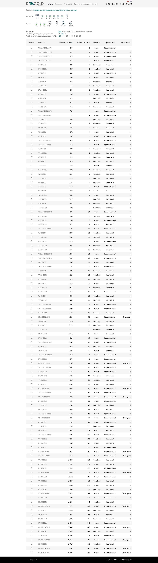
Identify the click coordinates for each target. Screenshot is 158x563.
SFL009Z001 (42, 182)
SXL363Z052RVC (44, 552)
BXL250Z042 (42, 489)
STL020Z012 (42, 241)
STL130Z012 (42, 401)
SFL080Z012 (42, 376)
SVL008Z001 (42, 161)
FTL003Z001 (42, 86)
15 (80, 36)
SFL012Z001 (42, 191)
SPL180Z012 (42, 430)
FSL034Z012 (42, 283)
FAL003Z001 (42, 81)
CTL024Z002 (42, 245)
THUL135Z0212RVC (45, 115)
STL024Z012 (42, 292)
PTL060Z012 (42, 346)
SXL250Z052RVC (44, 506)
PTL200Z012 (42, 439)
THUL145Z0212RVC (45, 304)
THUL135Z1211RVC (45, 140)
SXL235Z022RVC (44, 317)
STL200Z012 (42, 447)
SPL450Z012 (42, 514)
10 (77, 36)
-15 (67, 36)
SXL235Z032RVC (44, 363)
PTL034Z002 (42, 325)
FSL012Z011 (42, 166)
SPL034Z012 (42, 334)
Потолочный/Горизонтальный (81, 31)
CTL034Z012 (42, 279)
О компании (67, 4)
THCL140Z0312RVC (45, 308)
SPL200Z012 (42, 443)
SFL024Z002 (42, 287)
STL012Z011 (42, 187)
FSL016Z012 (42, 195)
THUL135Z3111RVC (45, 60)
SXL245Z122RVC (44, 397)
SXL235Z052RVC (44, 388)
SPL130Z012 (42, 409)
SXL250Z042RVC (44, 493)
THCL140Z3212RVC (45, 254)
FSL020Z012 (42, 224)
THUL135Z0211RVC (45, 111)
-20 (63, 36)
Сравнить (58, 4)
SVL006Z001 (42, 128)
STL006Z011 (42, 94)
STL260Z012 (42, 468)
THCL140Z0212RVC (45, 266)
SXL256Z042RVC (44, 527)
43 (65, 34)
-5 (70, 36)
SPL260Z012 (42, 464)
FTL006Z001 (42, 107)
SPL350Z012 (42, 485)
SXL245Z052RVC (44, 456)
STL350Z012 (42, 477)
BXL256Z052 (42, 519)
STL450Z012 (42, 498)
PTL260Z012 (42, 460)
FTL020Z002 (42, 237)
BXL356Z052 (42, 544)
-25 (59, 36)
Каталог (50, 4)
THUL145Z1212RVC (45, 355)
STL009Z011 (42, 136)
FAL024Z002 (42, 271)
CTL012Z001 (42, 170)
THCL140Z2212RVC (45, 229)
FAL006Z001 (42, 98)
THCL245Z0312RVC (45, 435)
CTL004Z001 (42, 90)
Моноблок (29, 16)
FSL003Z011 (42, 77)
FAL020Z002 (42, 233)
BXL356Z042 (42, 531)
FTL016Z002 (42, 208)
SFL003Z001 (42, 65)
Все (59, 31)
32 (62, 34)
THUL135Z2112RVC (45, 56)
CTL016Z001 (42, 199)
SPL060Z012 (42, 351)
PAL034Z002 (42, 321)
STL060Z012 (42, 359)
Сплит (28, 24)
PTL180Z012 (42, 426)
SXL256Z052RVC (44, 540)
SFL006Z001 (42, 124)
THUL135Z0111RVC (45, 48)
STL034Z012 (42, 338)
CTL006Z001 (42, 119)
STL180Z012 (42, 422)
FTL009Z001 (42, 153)
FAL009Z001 (42, 149)
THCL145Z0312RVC (45, 393)
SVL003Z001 (42, 69)
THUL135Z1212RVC (45, 145)
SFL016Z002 (42, 216)
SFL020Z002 (42, 250)
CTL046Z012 (42, 313)
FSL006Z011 (42, 102)
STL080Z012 (42, 372)
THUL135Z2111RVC (45, 52)
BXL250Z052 (42, 502)
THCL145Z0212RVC (45, 342)
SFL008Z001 (42, 157)
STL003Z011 (42, 73)
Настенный (66, 31)
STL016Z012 (42, 220)
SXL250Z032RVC (44, 472)
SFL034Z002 (42, 329)
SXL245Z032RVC (44, 451)
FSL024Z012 (42, 262)
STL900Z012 (42, 535)
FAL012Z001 (42, 174)
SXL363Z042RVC (44, 548)
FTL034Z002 (42, 300)
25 (59, 34)
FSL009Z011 (42, 132)
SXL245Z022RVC (44, 418)
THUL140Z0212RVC (45, 212)
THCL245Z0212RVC (45, 414)
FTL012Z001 (42, 178)
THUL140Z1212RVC (45, 258)
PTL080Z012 (42, 380)
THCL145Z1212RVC (45, 367)
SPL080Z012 (42, 384)
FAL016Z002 (42, 203)
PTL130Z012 (42, 405)
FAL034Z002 (42, 296)
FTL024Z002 (42, 275)
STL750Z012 (42, 523)
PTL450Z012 (42, 510)
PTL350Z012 (42, 481)
